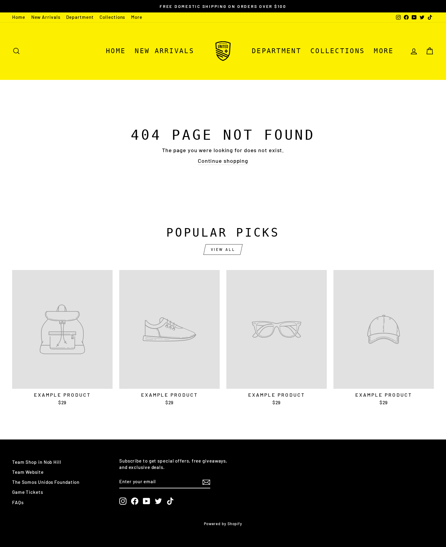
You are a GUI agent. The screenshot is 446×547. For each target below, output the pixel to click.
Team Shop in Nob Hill (36, 462)
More (136, 17)
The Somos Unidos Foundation (45, 482)
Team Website (28, 472)
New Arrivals (45, 17)
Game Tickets (27, 492)
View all (223, 249)
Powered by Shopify (223, 523)
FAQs (18, 502)
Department (79, 17)
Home (18, 17)
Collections (112, 17)
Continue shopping (223, 160)
